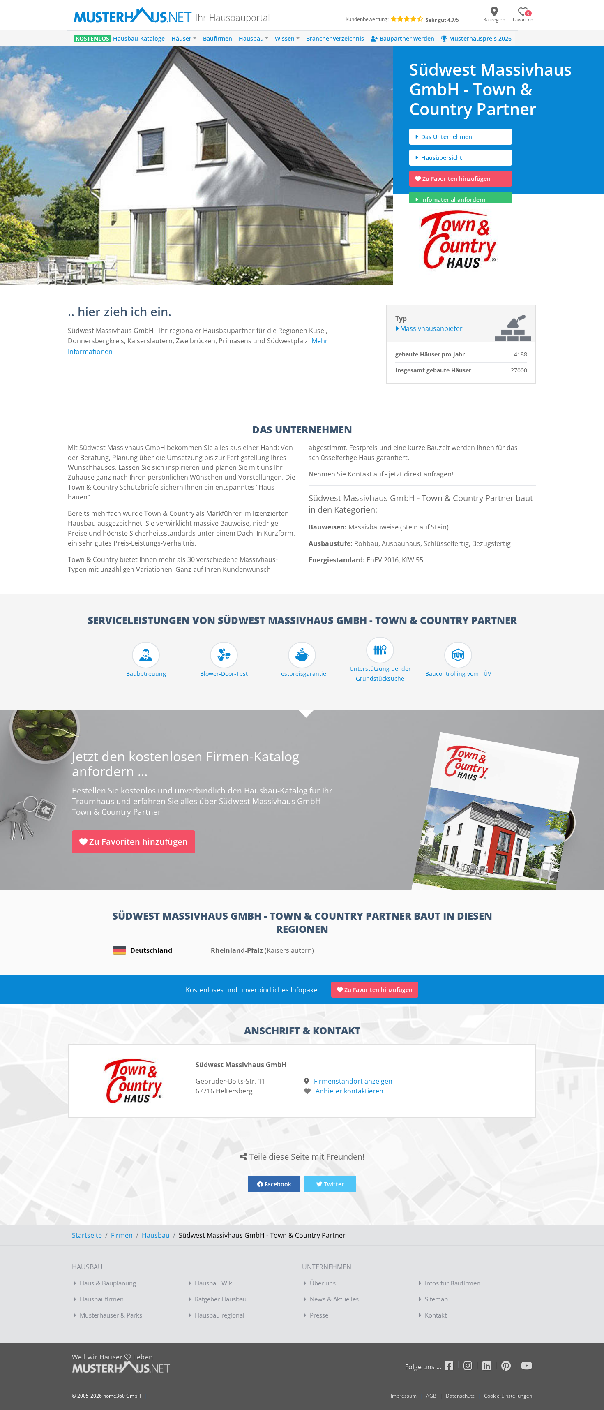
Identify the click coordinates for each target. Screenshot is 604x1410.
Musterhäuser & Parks (111, 1315)
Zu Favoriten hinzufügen (456, 179)
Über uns (323, 1283)
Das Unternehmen (446, 137)
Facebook (277, 1184)
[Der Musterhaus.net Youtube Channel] (526, 1367)
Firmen (122, 1235)
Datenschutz (460, 1395)
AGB (431, 1395)
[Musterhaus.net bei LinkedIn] (491, 1367)
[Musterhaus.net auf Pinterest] (511, 1367)
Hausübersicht (441, 158)
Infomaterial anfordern (455, 199)
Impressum (404, 1395)
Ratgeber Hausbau (221, 1299)
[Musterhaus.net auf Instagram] (472, 1367)
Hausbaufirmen (102, 1299)
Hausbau (156, 1235)
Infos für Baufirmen (452, 1283)
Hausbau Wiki (214, 1283)
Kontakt (436, 1315)
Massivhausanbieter (431, 328)
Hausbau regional (219, 1315)
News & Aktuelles (334, 1299)
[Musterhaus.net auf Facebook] (454, 1367)
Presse (319, 1315)
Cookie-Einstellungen (508, 1395)
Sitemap (436, 1299)
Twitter (333, 1184)
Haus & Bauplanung (108, 1283)
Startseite (87, 1235)
